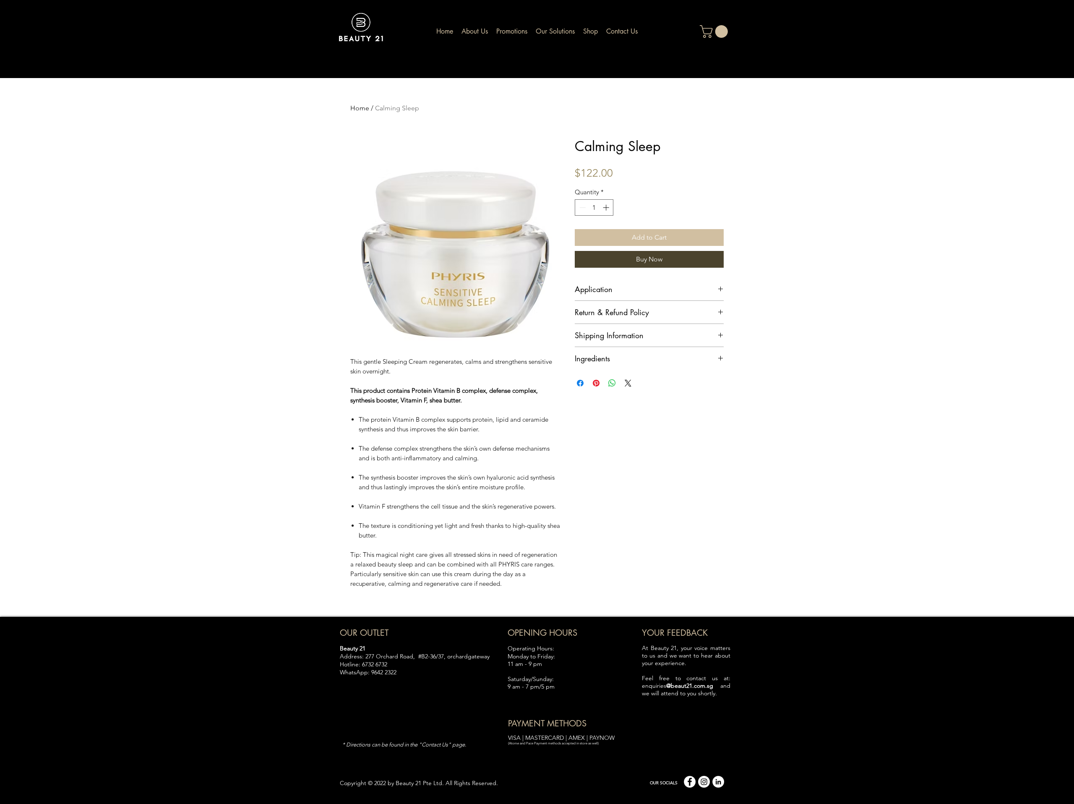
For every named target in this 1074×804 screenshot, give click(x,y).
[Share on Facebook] (580, 383)
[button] (715, 31)
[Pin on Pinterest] (596, 383)
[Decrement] (581, 207)
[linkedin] (718, 782)
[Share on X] (628, 383)
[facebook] (690, 782)
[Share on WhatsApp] (612, 383)
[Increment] (607, 207)
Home (359, 108)
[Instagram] (704, 782)
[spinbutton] (594, 207)
